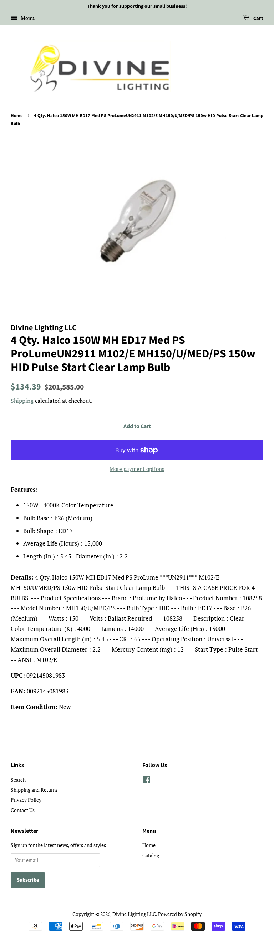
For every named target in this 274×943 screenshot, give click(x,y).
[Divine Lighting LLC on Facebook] (146, 781)
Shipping (22, 401)
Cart (257, 18)
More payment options (137, 468)
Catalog (150, 855)
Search (18, 779)
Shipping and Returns (34, 789)
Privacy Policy (26, 799)
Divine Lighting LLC (134, 914)
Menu (27, 18)
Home (17, 115)
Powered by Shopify (180, 914)
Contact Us (23, 810)
